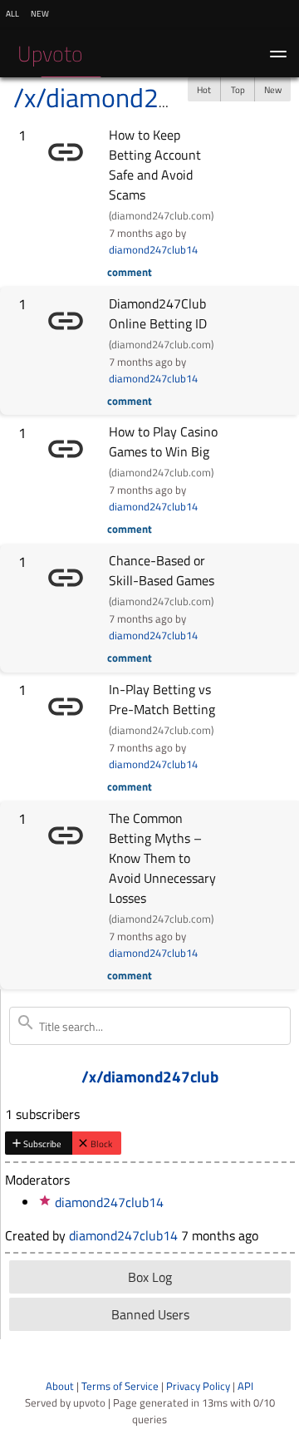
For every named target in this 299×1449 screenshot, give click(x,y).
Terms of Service (120, 1386)
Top (238, 89)
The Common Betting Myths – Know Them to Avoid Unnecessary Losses (162, 858)
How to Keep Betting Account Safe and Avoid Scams (155, 165)
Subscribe (42, 1143)
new (40, 12)
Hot (204, 89)
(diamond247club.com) (161, 215)
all (12, 12)
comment (129, 272)
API (245, 1386)
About (60, 1386)
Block (101, 1143)
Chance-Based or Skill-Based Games (161, 570)
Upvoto (50, 53)
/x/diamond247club (123, 97)
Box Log (150, 1277)
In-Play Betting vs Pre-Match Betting (162, 699)
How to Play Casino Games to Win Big (163, 441)
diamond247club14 (153, 249)
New (273, 89)
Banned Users (150, 1314)
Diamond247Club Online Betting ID (158, 313)
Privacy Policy (198, 1386)
